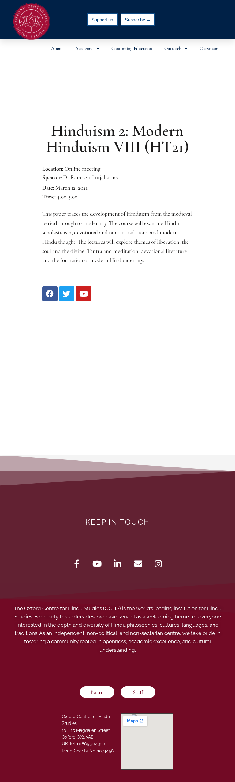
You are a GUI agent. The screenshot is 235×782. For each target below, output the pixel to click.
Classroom (209, 48)
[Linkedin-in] (118, 563)
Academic (84, 48)
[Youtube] (97, 563)
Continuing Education (131, 48)
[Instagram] (159, 563)
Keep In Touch (117, 521)
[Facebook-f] (77, 563)
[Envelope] (138, 563)
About (57, 48)
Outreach (172, 48)
